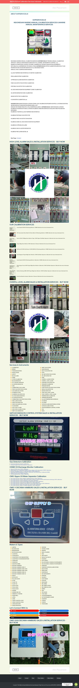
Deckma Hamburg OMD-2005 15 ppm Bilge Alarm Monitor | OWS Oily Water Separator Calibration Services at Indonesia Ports (42, 270)
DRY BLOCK (15, 577)
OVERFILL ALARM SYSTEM (48, 379)
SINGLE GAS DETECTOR (47, 389)
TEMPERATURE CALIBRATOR (48, 396)
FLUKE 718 (14, 582)
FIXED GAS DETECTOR (17, 402)
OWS (13, 386)
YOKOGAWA (45, 603)
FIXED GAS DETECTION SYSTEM (19, 389)
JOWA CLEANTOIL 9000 (18, 602)
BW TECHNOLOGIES (17, 552)
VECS (43, 410)
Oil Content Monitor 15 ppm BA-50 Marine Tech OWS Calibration (25, 482)
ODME (13, 377)
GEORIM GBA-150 (16, 592)
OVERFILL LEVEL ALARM (47, 381)
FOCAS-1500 (15, 585)
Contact (19, 138)
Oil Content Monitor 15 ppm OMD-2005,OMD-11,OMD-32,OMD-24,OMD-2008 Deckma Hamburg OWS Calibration (36, 479)
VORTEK (44, 600)
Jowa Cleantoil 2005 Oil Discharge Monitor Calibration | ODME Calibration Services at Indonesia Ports (37, 260)
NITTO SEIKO (45, 560)
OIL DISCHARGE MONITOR (18, 396)
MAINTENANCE (45, 369)
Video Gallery (50, 678)
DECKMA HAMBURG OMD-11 (19, 567)
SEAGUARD (44, 582)
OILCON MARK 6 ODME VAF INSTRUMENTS (52, 563)
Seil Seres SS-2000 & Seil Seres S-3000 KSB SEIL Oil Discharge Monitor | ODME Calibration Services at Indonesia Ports (40, 249)
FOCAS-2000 (15, 588)
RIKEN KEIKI (44, 570)
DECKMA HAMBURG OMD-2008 (19, 570)
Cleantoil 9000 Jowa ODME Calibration (19, 469)
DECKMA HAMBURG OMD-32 (19, 573)
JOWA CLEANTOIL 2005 (17, 600)
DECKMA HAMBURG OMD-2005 (19, 568)
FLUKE (13, 580)
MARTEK (44, 550)
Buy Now (15, 669)
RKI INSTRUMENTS (46, 573)
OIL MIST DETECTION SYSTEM (49, 374)
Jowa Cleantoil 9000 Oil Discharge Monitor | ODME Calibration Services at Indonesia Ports (35, 227)
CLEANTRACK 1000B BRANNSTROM (20, 558)
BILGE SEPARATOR (16, 381)
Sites (33, 678)
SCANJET (44, 580)
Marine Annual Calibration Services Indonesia (29, 685)
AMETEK (14, 547)
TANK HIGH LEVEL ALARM (48, 392)
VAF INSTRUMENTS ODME (48, 597)
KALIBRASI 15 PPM (16, 392)
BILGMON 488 (15, 548)
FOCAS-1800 (15, 587)
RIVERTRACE (45, 572)
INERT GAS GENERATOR (17, 410)
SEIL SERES (44, 583)
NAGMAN (44, 558)
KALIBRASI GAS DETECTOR (18, 394)
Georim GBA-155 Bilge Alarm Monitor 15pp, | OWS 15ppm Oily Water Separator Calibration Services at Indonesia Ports (41, 238)
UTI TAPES (44, 402)
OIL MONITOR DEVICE (17, 397)
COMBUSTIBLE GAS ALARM (18, 387)
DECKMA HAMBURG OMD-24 (19, 572)
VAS (43, 409)
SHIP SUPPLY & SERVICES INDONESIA (58, 685)
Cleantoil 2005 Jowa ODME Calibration (19, 473)
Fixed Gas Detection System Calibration (20, 464)
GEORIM (14, 590)
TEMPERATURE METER (47, 397)
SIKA (43, 590)
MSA (43, 553)
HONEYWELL (15, 595)
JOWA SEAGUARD (16, 603)
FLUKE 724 (14, 583)
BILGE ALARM (15, 376)
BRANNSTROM (15, 550)
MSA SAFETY (45, 555)
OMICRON (44, 565)
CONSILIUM (15, 560)
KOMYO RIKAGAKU (16, 605)
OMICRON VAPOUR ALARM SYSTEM (50, 567)
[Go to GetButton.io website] (76, 686)
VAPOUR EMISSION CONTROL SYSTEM (51, 407)
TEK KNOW (44, 592)
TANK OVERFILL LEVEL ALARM (49, 394)
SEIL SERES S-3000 (46, 585)
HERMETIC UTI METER (17, 593)
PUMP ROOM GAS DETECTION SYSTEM (51, 387)
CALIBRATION (15, 367)
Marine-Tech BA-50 (46, 557)
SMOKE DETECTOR (46, 391)
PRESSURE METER (46, 386)
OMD (43, 377)
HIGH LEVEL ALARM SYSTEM (18, 409)
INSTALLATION (15, 372)
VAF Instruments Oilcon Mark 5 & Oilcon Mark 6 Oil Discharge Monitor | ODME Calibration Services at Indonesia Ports (40, 232)
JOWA (13, 598)
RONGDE (44, 575)
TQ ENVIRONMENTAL (47, 595)
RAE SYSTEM (45, 568)
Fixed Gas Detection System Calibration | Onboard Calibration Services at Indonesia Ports (35, 276)
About (20, 678)
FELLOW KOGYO (16, 578)
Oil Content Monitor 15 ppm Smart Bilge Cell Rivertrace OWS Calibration (27, 481)
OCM (43, 372)
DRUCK (14, 575)
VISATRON (44, 598)
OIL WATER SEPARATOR (17, 384)
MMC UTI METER (45, 552)
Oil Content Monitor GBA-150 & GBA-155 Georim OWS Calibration (26, 484)
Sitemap (59, 678)
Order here (16, 7)
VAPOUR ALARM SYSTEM (47, 405)
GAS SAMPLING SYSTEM (17, 391)
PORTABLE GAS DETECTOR (48, 382)
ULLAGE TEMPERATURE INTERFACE (50, 399)
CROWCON (15, 562)
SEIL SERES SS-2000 (46, 587)
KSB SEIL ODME (45, 548)
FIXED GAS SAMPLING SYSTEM (19, 404)
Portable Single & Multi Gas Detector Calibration (21, 465)
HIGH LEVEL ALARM (16, 407)
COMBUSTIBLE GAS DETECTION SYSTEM (21, 399)
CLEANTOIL (15, 553)
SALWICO (44, 577)
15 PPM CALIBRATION (17, 379)
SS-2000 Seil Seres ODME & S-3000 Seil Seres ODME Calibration (25, 471)
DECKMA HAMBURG (17, 565)
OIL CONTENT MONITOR (18, 382)
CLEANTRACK (15, 555)
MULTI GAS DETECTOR (47, 371)
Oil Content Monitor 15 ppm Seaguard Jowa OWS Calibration (24, 480)
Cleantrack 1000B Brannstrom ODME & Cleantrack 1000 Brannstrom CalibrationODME (30, 472)
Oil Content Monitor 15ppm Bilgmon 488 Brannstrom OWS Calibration (26, 478)
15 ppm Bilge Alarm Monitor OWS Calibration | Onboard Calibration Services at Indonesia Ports (36, 243)
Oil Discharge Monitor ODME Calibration (20, 474)
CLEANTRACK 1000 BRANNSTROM (20, 557)
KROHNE (44, 547)
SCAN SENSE (45, 578)
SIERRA (43, 588)
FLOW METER (15, 405)
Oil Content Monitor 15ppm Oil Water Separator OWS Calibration (25, 485)
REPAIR (13, 369)
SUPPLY (14, 374)
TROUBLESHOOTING (17, 371)
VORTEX (44, 602)
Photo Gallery (41, 678)
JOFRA (13, 597)
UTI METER (44, 400)
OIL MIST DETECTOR (46, 376)
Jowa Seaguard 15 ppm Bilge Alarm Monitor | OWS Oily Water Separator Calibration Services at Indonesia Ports (39, 254)
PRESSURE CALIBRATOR (47, 384)
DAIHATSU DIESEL (16, 563)
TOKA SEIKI (44, 593)
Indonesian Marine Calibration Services (39, 54)
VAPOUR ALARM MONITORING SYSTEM (51, 404)
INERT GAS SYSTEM (46, 367)
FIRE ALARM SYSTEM (17, 400)
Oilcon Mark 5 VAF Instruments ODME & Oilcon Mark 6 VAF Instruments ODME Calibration (31, 470)
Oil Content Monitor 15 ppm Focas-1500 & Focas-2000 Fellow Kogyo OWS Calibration (30, 483)
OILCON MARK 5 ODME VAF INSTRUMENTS (52, 562)
